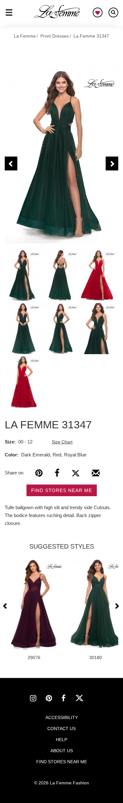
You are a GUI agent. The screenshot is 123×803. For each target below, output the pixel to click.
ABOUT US (61, 750)
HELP (61, 739)
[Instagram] (38, 699)
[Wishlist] (97, 12)
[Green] (61, 153)
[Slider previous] (6, 606)
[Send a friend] (96, 475)
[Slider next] (116, 606)
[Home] (57, 12)
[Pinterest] (39, 473)
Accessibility (61, 717)
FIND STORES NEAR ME (61, 490)
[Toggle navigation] (9, 15)
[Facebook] (57, 473)
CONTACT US (61, 728)
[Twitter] (75, 473)
